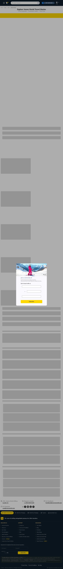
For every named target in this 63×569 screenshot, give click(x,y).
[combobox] (23, 292)
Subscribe (31, 301)
